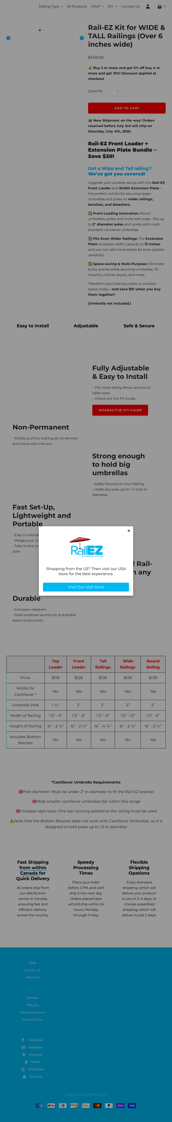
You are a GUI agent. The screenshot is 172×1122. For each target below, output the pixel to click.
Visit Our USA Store (86, 587)
